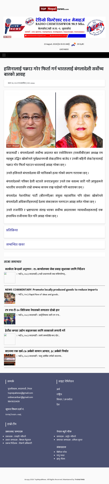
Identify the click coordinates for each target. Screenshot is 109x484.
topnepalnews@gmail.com (20, 396)
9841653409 (14, 404)
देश (58, 407)
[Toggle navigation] (4, 58)
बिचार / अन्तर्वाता (64, 402)
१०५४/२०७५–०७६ (13, 417)
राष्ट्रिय (59, 397)
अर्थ (58, 392)
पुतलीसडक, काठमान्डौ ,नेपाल (20, 392)
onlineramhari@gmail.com (20, 400)
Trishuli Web (80, 482)
